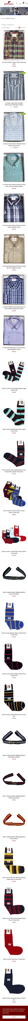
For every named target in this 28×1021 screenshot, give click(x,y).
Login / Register (20, 3)
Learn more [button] (5, 1012)
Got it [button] (14, 1017)
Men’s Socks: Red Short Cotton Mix (14, 959)
